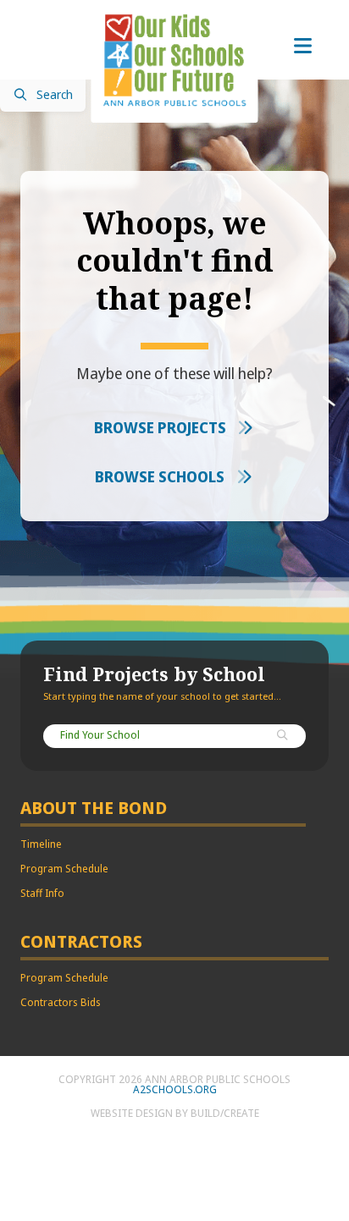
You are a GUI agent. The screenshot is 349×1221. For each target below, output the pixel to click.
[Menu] (302, 46)
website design (132, 1113)
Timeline (41, 844)
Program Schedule (64, 869)
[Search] (283, 736)
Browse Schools (161, 477)
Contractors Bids (60, 1002)
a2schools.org (175, 1089)
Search (54, 95)
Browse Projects (162, 428)
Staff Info (42, 893)
